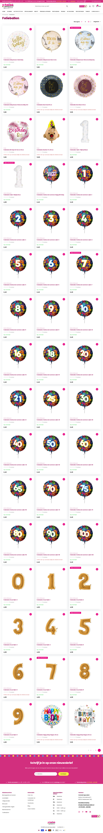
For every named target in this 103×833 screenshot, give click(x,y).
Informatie (31, 792)
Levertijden (5, 798)
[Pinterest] (82, 812)
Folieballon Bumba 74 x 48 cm (45, 150)
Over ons (30, 795)
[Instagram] (79, 812)
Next (99, 750)
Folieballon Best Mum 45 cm (78, 105)
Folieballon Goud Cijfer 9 (10, 735)
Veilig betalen (6, 801)
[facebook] (90, 812)
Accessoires (70, 11)
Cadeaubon (5, 812)
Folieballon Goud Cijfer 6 (10, 690)
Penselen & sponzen (45, 11)
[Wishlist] (93, 6)
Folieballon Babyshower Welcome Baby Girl (16, 105)
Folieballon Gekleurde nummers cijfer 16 (15, 375)
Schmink (9, 11)
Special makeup (29, 11)
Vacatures (31, 803)
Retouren (4, 804)
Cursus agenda (96, 11)
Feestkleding (55, 11)
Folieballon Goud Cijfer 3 (10, 645)
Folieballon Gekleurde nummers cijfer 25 (48, 420)
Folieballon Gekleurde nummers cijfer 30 (81, 420)
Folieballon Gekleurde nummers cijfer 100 (82, 555)
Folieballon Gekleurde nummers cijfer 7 (81, 285)
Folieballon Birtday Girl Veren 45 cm (14, 150)
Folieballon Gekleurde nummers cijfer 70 (48, 510)
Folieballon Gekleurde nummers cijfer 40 (15, 465)
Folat (38, 103)
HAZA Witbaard (7, 58)
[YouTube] (86, 811)
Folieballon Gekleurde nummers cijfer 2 (15, 240)
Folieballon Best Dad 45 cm (44, 105)
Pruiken (63, 11)
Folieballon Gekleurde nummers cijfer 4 (81, 240)
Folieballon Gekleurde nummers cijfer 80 (15, 555)
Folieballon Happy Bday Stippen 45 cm (47, 735)
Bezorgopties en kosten (9, 795)
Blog (29, 806)
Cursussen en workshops (31, 799)
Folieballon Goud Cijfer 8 (77, 690)
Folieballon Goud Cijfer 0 (10, 600)
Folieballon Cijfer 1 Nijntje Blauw (79, 150)
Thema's (88, 11)
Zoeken (67, 6)
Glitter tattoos (18, 11)
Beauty (36, 11)
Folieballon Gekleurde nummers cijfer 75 (81, 510)
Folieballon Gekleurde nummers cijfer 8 (15, 330)
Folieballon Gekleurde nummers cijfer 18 (48, 375)
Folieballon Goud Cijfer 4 (44, 645)
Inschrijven (63, 774)
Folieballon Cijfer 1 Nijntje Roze (12, 195)
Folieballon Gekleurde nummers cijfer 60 (81, 465)
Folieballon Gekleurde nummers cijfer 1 (81, 195)
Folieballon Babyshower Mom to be (47, 60)
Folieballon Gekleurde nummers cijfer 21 (15, 420)
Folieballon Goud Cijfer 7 (44, 690)
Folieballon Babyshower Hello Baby (13, 60)
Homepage (5, 14)
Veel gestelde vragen (8, 806)
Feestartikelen (80, 11)
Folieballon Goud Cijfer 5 (77, 645)
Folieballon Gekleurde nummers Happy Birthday (50, 195)
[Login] (90, 6)
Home (3, 11)
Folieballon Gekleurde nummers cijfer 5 (15, 285)
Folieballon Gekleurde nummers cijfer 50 (48, 465)
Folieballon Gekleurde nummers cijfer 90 (48, 555)
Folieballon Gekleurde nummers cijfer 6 (48, 285)
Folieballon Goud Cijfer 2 (77, 600)
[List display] (90, 22)
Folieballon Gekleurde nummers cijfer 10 (81, 330)
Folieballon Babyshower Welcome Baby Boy (82, 60)
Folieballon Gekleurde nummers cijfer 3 (48, 240)
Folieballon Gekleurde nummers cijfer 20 (81, 375)
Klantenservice (7, 792)
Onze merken (31, 809)
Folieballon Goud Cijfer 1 (43, 600)
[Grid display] (88, 22)
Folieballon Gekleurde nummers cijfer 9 (48, 330)
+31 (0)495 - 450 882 (61, 1)
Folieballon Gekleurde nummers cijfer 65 (15, 510)
